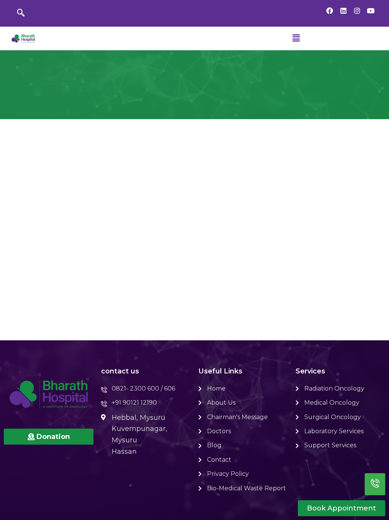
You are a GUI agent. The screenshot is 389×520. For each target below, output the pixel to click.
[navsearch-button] (20, 13)
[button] (295, 38)
